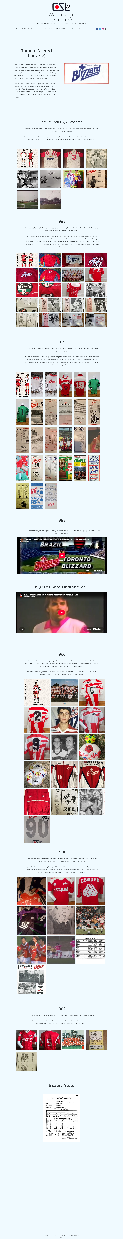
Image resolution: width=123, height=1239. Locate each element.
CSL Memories (62, 14)
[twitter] (100, 29)
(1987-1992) (62, 20)
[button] (27, 158)
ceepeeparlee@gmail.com (24, 28)
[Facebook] (97, 29)
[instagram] (103, 29)
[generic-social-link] (105, 29)
